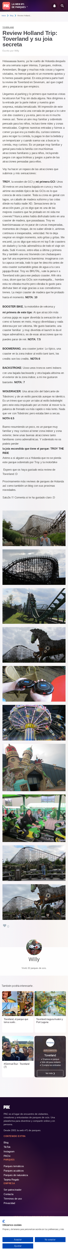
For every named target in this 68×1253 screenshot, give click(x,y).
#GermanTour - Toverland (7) (16, 1065)
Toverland (8, 27)
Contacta (8, 1194)
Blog (11, 16)
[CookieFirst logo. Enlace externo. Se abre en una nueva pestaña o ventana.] (3, 1221)
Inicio (4, 16)
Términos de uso (13, 1198)
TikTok (7, 1147)
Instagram (9, 1151)
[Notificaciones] (54, 6)
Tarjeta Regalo (11, 1179)
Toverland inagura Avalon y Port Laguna (49, 1020)
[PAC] (6, 6)
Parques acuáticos (14, 1170)
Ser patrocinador (12, 1189)
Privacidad (9, 1203)
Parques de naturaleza (16, 1175)
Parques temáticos (14, 1166)
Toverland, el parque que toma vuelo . (16, 1020)
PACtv (7, 1155)
